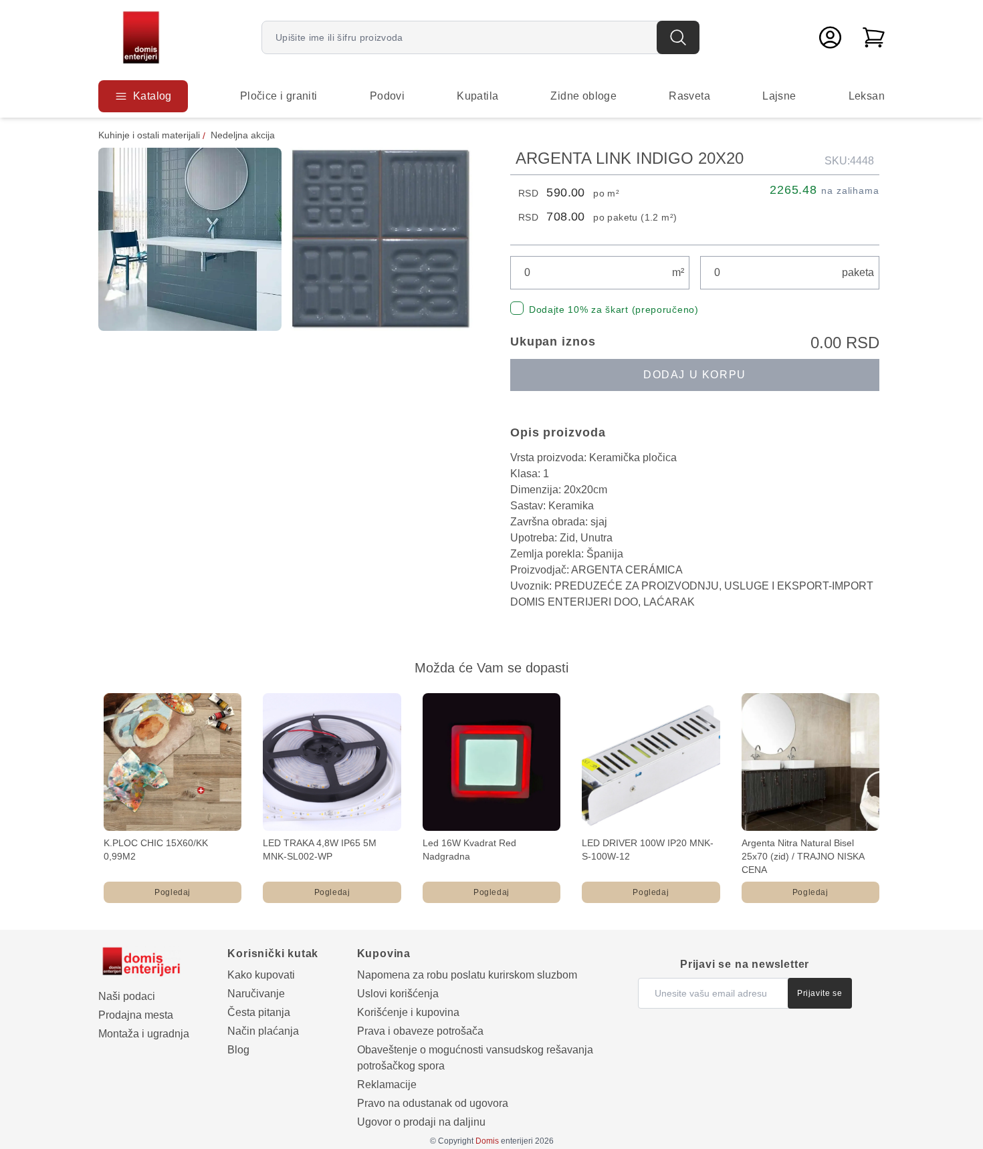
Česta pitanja (258, 1012)
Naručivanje (256, 993)
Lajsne (779, 96)
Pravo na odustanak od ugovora (432, 1103)
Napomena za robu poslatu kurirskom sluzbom (467, 975)
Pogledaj (172, 892)
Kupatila (477, 96)
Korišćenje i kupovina (408, 1012)
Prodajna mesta (135, 1015)
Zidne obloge (583, 96)
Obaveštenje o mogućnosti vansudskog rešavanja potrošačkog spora (475, 1057)
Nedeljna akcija (243, 135)
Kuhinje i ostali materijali (149, 135)
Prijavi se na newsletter (744, 964)
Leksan (867, 96)
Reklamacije (387, 1084)
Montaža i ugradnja (143, 1033)
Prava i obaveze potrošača (420, 1031)
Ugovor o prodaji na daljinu (421, 1122)
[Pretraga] (678, 37)
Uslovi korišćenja (398, 993)
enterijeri (504, 1141)
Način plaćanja (263, 1031)
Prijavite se (819, 993)
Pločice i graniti (279, 96)
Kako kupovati (261, 975)
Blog (238, 1049)
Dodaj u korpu (694, 374)
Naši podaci (126, 996)
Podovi (387, 96)
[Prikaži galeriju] (190, 239)
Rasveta (689, 96)
